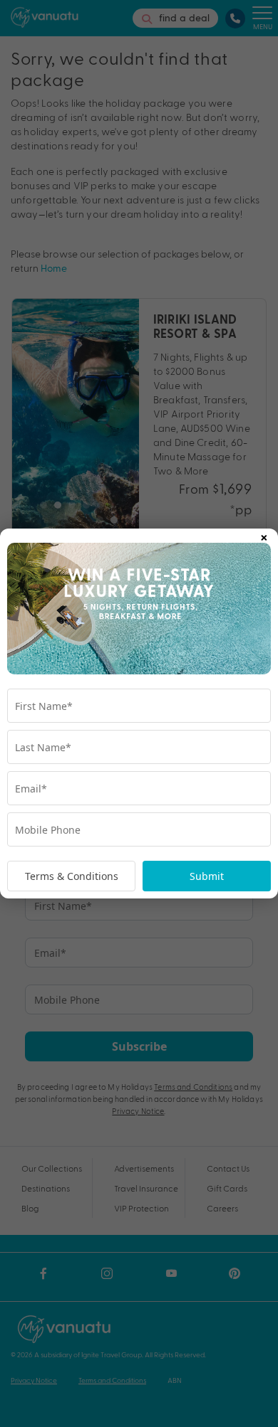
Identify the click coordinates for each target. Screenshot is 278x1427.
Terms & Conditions (71, 876)
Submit (207, 876)
